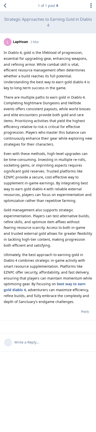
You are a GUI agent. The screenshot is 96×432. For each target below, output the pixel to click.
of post (46, 5)
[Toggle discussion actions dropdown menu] (91, 5)
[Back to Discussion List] (5, 5)
